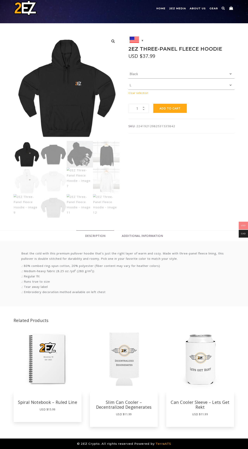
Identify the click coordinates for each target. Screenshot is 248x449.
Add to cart (170, 108)
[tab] (95, 235)
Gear (213, 8)
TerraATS (163, 444)
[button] (113, 41)
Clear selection (138, 93)
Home (160, 8)
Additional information (142, 236)
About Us (198, 8)
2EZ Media (177, 8)
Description (95, 236)
